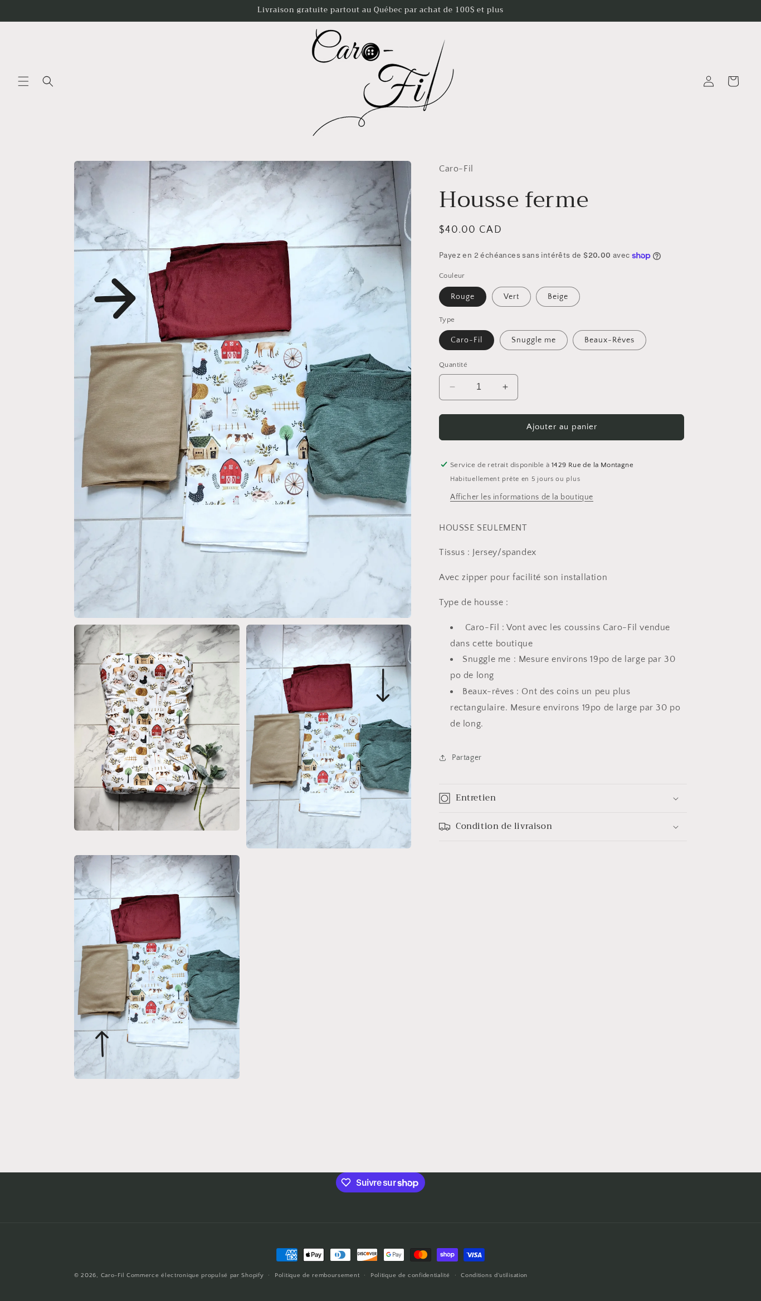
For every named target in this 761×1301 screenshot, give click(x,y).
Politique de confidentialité (410, 1275)
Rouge (463, 296)
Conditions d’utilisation (494, 1275)
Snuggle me (533, 340)
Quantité (453, 365)
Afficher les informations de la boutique (521, 496)
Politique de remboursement (317, 1275)
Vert (511, 296)
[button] (23, 81)
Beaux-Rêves (609, 340)
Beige (558, 296)
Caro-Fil (466, 340)
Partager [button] (467, 757)
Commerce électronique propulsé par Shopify (195, 1275)
